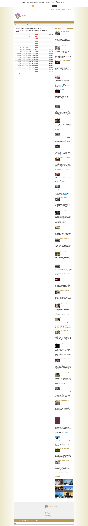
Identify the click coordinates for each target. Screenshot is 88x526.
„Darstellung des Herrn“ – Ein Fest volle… (62, 118)
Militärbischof (20, 22)
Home (21, 24)
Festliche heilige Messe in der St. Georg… (62, 74)
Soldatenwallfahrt (55, 22)
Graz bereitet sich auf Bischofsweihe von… (62, 343)
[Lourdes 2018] (68, 482)
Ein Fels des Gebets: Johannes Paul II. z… (62, 435)
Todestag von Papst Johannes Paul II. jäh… (62, 448)
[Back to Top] (15, 523)
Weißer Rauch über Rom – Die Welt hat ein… (62, 290)
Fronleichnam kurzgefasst (59, 89)
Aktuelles (48, 22)
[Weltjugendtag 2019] (68, 489)
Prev (69, 28)
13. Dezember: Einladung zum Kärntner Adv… (62, 157)
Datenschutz (63, 9)
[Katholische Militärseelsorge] (24, 16)
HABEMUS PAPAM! (58, 277)
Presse (62, 22)
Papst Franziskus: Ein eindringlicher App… (62, 460)
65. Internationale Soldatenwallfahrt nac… (62, 210)
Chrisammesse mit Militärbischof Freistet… (62, 400)
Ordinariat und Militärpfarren (39, 22)
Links (67, 22)
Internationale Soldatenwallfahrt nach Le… (62, 31)
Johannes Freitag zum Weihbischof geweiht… (63, 317)
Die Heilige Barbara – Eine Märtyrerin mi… (62, 132)
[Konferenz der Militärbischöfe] (68, 495)
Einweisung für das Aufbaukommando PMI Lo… (63, 372)
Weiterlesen (62, 57)
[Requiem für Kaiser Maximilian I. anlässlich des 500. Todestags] (59, 489)
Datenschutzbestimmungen (49, 516)
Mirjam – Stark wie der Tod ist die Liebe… (62, 45)
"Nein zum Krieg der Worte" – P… (60, 263)
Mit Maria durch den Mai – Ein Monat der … (62, 251)
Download (59, 9)
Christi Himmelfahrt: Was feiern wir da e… (62, 184)
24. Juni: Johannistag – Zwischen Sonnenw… (63, 171)
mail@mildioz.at (47, 515)
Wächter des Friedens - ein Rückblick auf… (62, 60)
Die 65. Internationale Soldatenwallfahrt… (62, 197)
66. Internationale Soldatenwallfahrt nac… (62, 103)
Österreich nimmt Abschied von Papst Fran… (62, 358)
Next (72, 28)
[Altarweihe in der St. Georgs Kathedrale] (59, 482)
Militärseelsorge (28, 22)
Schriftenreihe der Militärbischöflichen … (62, 415)
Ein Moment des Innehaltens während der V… (62, 225)
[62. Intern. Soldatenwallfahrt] (59, 495)
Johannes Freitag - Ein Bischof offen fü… (62, 303)
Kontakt (56, 9)
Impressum (52, 9)
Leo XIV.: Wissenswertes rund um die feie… (62, 238)
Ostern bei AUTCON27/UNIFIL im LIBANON (62, 386)
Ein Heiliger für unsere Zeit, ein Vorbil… (61, 144)
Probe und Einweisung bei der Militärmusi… (62, 330)
